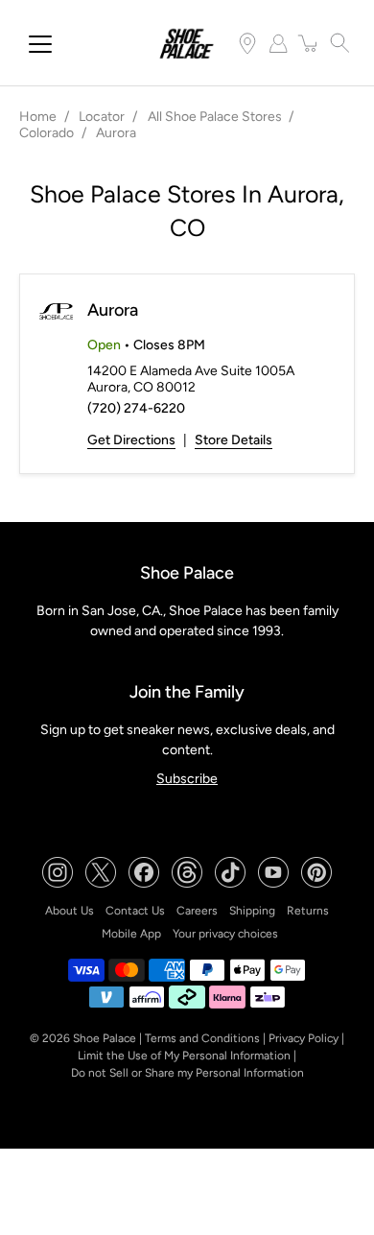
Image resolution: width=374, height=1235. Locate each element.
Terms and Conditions (202, 1038)
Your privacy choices (225, 933)
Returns (308, 910)
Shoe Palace (104, 1038)
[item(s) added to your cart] (308, 43)
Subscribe (187, 779)
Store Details (233, 440)
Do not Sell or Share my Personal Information (187, 1073)
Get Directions (131, 440)
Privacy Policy (304, 1038)
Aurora (112, 310)
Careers (197, 910)
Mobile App (131, 933)
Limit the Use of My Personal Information (184, 1055)
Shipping (252, 910)
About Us (69, 910)
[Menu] (40, 44)
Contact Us (135, 910)
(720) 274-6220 (136, 408)
